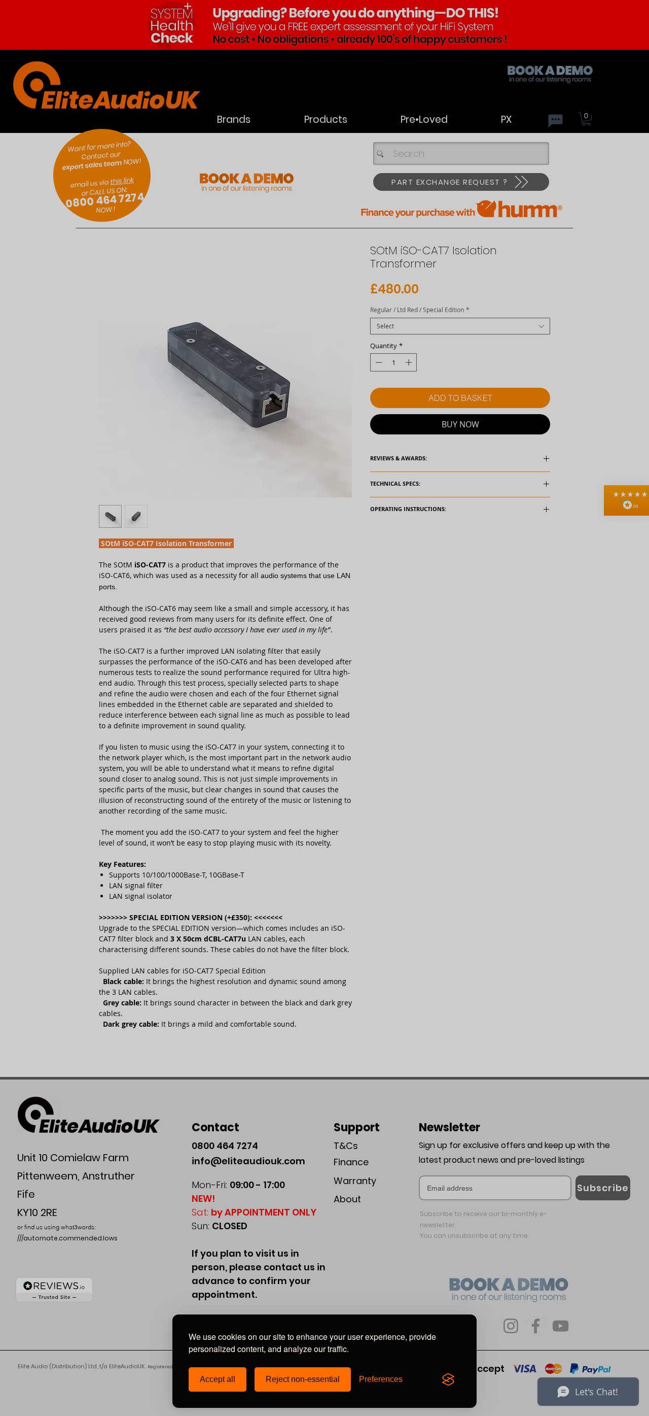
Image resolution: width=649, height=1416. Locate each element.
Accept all (217, 1379)
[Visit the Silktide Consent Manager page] (448, 1379)
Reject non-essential (303, 1379)
